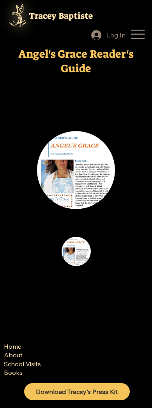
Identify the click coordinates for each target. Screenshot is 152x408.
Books (13, 372)
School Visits (22, 364)
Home (12, 346)
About (13, 355)
